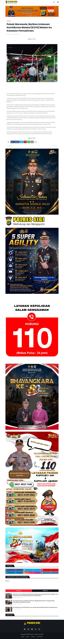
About (27, 636)
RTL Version (40, 636)
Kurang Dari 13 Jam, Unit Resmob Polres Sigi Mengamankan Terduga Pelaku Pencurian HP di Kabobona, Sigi (34, 601)
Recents (45, 590)
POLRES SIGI (30, 634)
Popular (18, 590)
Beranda (9, 21)
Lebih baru (10, 145)
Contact (33, 636)
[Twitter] (21, 142)
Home (22, 636)
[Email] (32, 142)
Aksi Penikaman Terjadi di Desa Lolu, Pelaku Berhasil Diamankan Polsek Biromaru (35, 607)
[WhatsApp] (28, 142)
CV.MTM (41, 634)
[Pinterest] (25, 142)
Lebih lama (54, 145)
